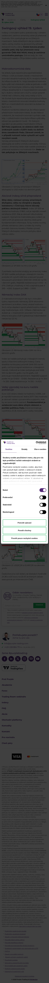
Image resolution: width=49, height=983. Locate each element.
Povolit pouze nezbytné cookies (24, 538)
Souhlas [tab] (8, 449)
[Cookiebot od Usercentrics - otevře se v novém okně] (35, 442)
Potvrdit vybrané (24, 523)
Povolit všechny (24, 530)
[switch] (42, 497)
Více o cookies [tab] (40, 449)
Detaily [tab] (24, 449)
